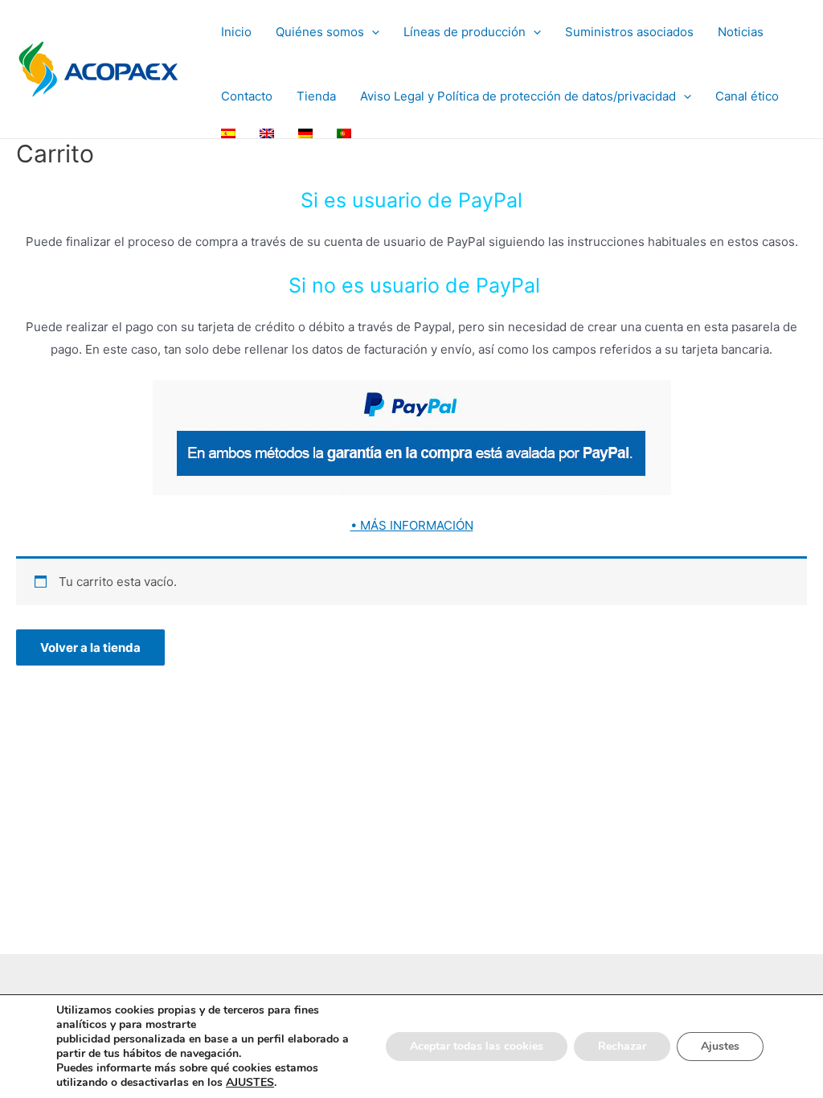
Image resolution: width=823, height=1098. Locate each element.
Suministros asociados (629, 31)
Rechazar (622, 1046)
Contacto (246, 96)
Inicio (236, 31)
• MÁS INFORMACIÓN (411, 525)
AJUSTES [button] (250, 1082)
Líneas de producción (464, 31)
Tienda (316, 96)
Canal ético (747, 96)
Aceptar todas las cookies (476, 1046)
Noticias (741, 31)
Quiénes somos (320, 31)
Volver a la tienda (90, 647)
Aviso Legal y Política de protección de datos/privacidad (518, 96)
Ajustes (720, 1046)
